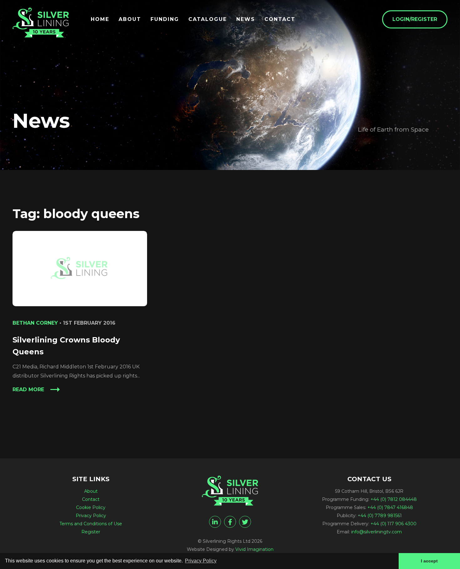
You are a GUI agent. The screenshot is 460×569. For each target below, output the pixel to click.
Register (90, 532)
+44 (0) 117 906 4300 (394, 524)
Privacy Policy (91, 515)
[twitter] (245, 522)
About (130, 19)
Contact (279, 19)
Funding (165, 19)
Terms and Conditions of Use (90, 524)
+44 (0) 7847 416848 (390, 507)
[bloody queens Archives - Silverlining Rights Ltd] (41, 22)
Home (100, 19)
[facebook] (230, 522)
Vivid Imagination (254, 549)
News (245, 19)
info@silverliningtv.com (376, 532)
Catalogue (207, 19)
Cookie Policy (90, 507)
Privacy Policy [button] (201, 560)
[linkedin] (215, 522)
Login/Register (414, 19)
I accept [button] (429, 560)
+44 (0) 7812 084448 (394, 499)
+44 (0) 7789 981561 (380, 515)
